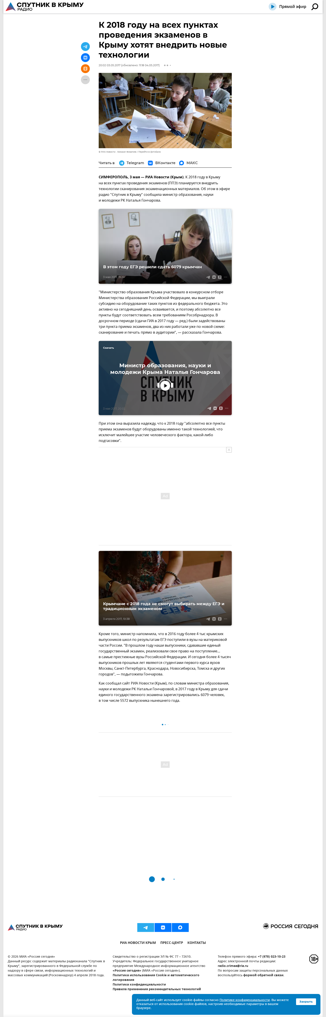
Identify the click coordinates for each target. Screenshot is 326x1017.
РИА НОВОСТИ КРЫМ (138, 943)
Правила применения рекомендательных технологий (157, 989)
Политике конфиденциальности (245, 1000)
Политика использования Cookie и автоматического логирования (156, 978)
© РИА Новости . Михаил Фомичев (117, 152)
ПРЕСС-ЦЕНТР (171, 943)
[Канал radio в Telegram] (145, 927)
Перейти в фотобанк (149, 152)
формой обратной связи (263, 975)
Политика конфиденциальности (139, 984)
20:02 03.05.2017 (109, 65)
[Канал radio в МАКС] (180, 927)
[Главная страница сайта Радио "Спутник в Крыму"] (45, 6)
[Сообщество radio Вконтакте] (163, 927)
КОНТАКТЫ (196, 943)
